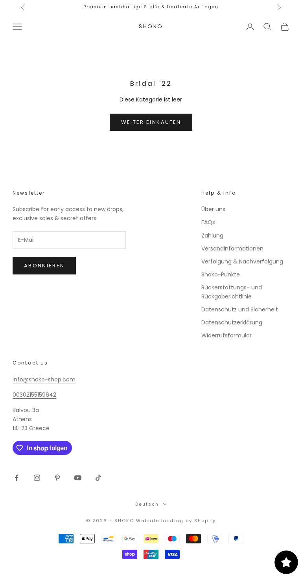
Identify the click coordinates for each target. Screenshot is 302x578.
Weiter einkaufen (151, 122)
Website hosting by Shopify (176, 520)
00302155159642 (34, 395)
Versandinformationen (232, 248)
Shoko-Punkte (220, 274)
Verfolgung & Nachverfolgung (242, 261)
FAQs (208, 222)
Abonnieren (44, 265)
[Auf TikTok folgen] (98, 478)
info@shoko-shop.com (44, 379)
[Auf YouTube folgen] (78, 478)
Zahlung (212, 235)
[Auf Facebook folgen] (16, 478)
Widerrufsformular (226, 335)
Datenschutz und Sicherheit (239, 309)
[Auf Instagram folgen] (37, 478)
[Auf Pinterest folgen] (57, 478)
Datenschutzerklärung (231, 322)
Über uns (213, 209)
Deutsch (147, 504)
